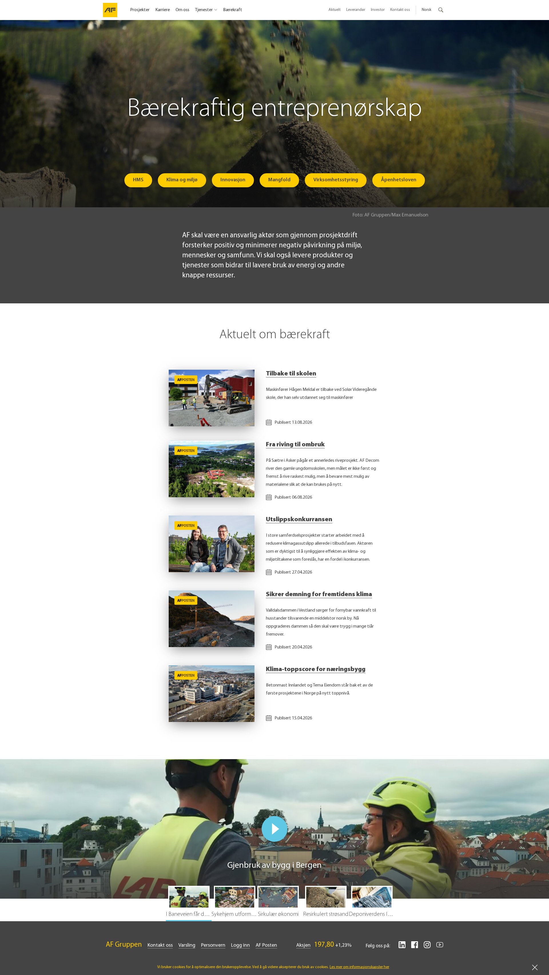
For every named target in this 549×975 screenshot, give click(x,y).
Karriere (162, 10)
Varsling (186, 945)
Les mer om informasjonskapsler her (359, 967)
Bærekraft (232, 10)
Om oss (182, 10)
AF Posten (266, 945)
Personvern (213, 945)
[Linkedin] (402, 947)
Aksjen (303, 945)
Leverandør (355, 10)
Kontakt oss (400, 10)
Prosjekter (140, 10)
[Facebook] (414, 947)
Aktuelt (335, 10)
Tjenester (204, 10)
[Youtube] (439, 947)
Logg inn (240, 945)
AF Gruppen (124, 944)
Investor (378, 10)
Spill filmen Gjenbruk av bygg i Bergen (274, 828)
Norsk (426, 10)
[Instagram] (427, 947)
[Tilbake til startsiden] (110, 10)
